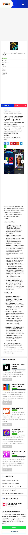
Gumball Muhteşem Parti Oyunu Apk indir (13, 493)
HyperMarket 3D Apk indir (9, 490)
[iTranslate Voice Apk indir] (6, 454)
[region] (14, 522)
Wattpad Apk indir (17, 408)
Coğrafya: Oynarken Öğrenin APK (12, 343)
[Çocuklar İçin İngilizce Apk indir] (6, 432)
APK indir (6, 105)
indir (15, 137)
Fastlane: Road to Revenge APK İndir (12, 486)
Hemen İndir (7, 379)
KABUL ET (14, 527)
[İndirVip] (6, 4)
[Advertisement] (14, 24)
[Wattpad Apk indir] (6, 411)
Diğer (16, 105)
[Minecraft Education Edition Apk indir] (6, 387)
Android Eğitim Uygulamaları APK (12, 111)
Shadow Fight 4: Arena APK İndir (11, 483)
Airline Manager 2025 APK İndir (11, 480)
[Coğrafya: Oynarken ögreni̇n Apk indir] (14, 45)
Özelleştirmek (14, 531)
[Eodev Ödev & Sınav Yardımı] (6, 367)
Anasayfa (6, 110)
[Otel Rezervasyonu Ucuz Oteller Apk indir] (4, 504)
